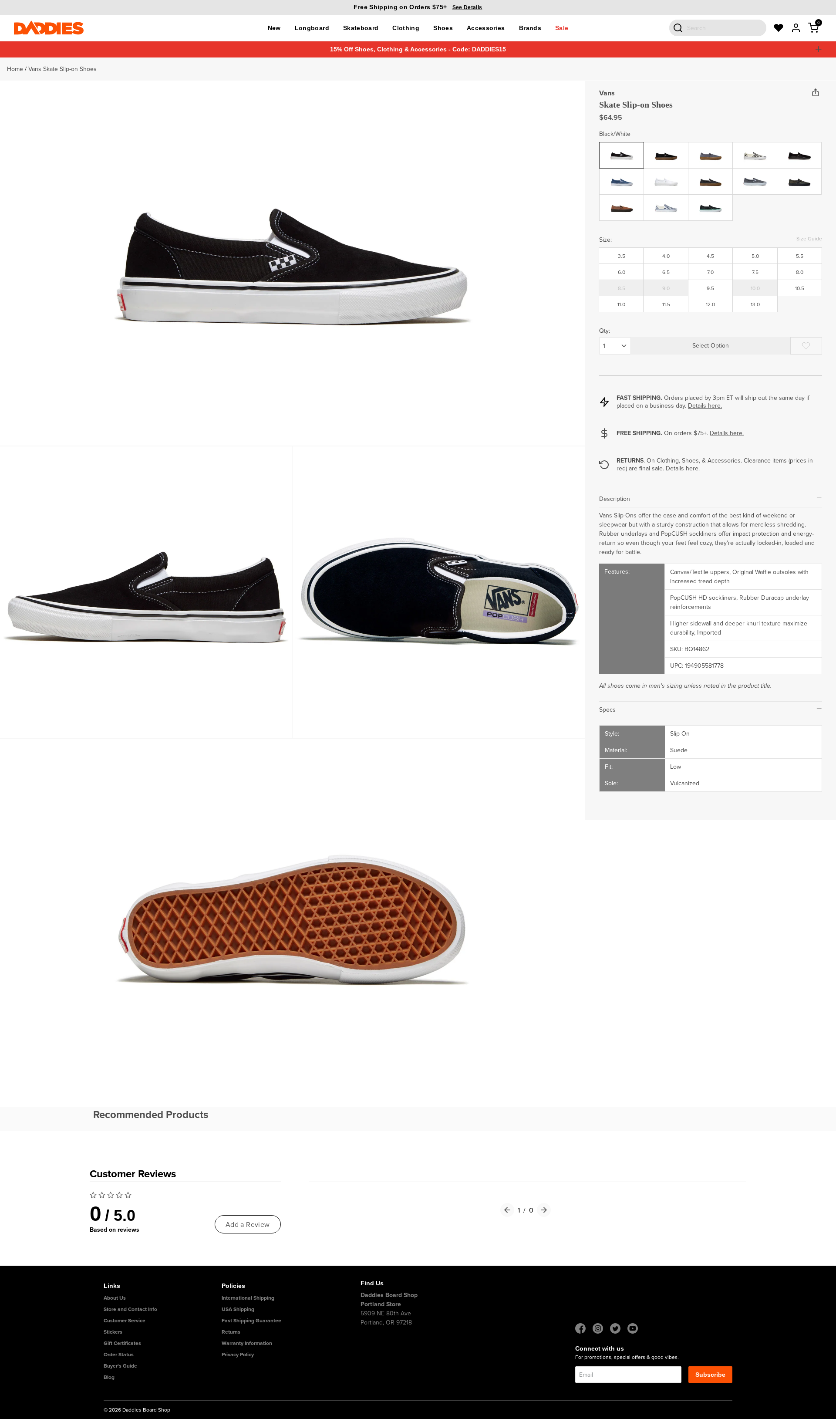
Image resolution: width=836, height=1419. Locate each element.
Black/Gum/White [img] (667, 148)
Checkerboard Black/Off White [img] (755, 156)
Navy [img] (622, 174)
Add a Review (248, 1224)
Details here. (705, 405)
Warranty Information (247, 1343)
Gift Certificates (122, 1343)
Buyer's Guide (120, 1365)
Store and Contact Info (130, 1309)
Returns (231, 1331)
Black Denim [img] (711, 174)
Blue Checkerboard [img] (666, 205)
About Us (115, 1297)
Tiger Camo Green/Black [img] (799, 179)
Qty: (604, 330)
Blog (109, 1377)
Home (15, 68)
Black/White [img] (621, 148)
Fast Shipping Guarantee (251, 1320)
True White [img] (666, 174)
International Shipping (248, 1297)
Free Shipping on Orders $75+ (418, 6)
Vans (607, 93)
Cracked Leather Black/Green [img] (710, 208)
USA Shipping (238, 1309)
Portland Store (381, 1304)
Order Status (119, 1354)
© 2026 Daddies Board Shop (137, 1409)
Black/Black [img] (799, 148)
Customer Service (124, 1320)
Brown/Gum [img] (622, 200)
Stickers (113, 1331)
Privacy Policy (238, 1354)
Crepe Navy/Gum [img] (711, 153)
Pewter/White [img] (755, 174)
